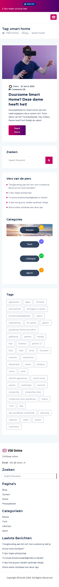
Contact (6, 494)
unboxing (44, 412)
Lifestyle (6, 526)
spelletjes (26, 385)
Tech (11, 406)
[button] (53, 17)
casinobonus (15, 322)
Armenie (40, 302)
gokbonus (13, 336)
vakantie (13, 419)
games (45, 322)
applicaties (14, 302)
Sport (5, 530)
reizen (12, 371)
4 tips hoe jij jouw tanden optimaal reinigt (28, 202)
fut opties (32, 322)
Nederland (14, 364)
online (28, 364)
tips (21, 406)
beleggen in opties (36, 309)
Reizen (5, 517)
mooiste (13, 357)
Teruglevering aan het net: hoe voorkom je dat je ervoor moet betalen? (28, 186)
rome (23, 371)
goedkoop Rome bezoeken (22, 329)
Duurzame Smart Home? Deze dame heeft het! (26, 99)
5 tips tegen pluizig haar (14, 8)
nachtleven (28, 357)
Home (5, 499)
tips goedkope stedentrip (22, 412)
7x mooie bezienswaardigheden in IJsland (27, 197)
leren (31, 350)
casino (39, 315)
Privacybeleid (9, 503)
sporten (41, 385)
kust (11, 350)
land (21, 350)
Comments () (18, 89)
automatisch (15, 309)
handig (40, 336)
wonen (38, 419)
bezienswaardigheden (20, 315)
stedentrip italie (33, 392)
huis (11, 343)
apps (27, 302)
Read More (17, 130)
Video (26, 419)
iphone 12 (37, 343)
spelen (12, 385)
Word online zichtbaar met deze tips (25, 207)
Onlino (16, 86)
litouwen (44, 350)
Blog (4, 489)
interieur (22, 343)
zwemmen (14, 426)
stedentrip (14, 392)
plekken (41, 364)
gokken (28, 336)
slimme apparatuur (18, 378)
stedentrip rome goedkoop (22, 399)
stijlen (45, 399)
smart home (39, 378)
